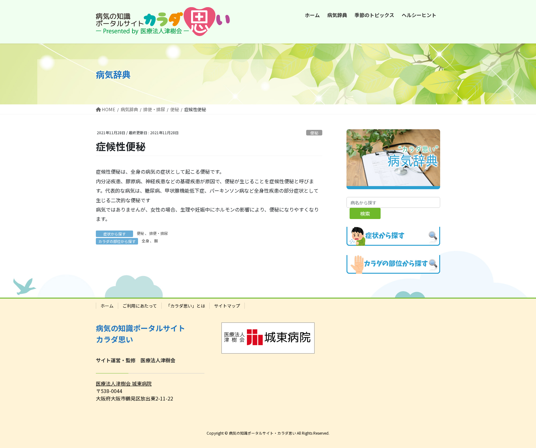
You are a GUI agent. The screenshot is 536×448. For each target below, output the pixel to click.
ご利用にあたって (140, 306)
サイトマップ (227, 306)
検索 (365, 213)
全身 (145, 240)
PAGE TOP (519, 429)
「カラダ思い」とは (185, 306)
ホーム (107, 306)
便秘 (314, 133)
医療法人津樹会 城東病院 (124, 383)
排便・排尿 (158, 233)
